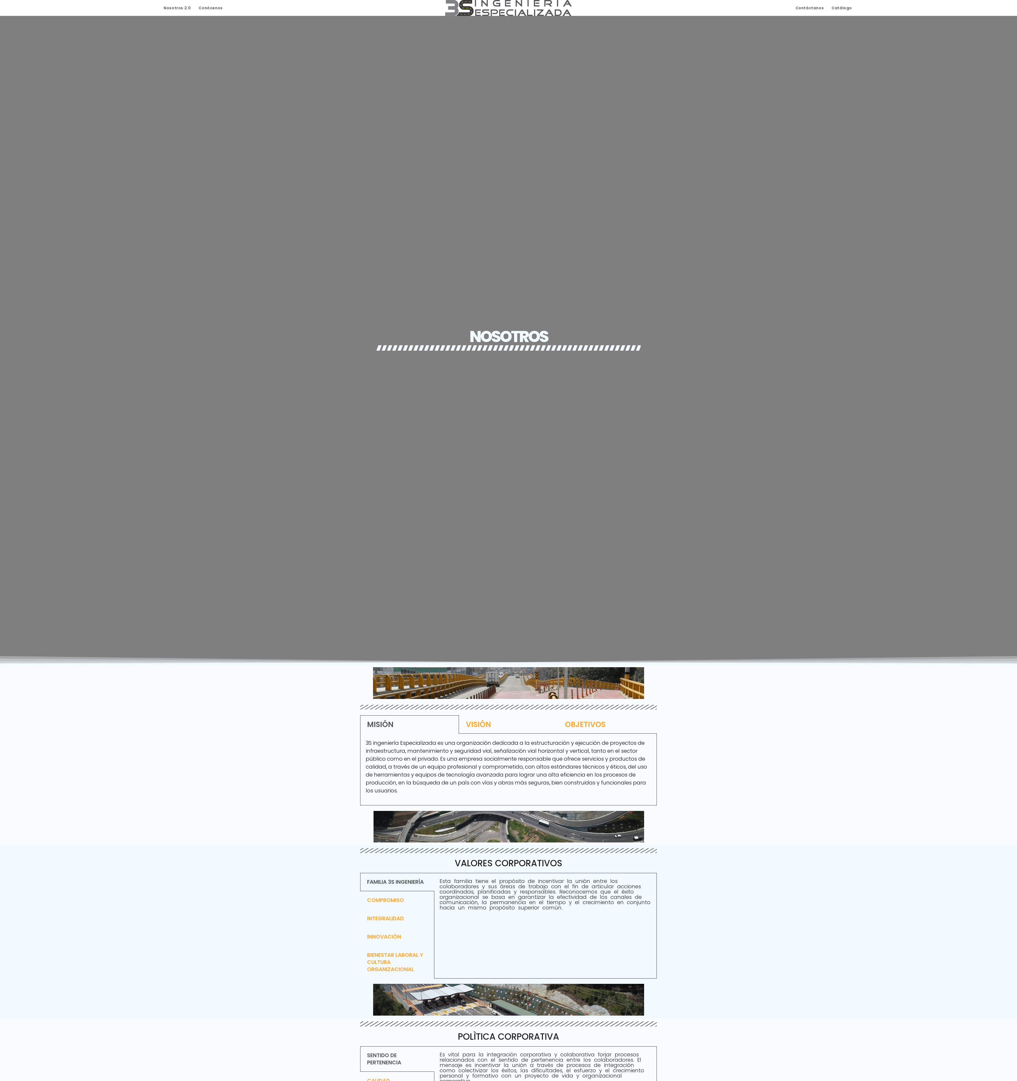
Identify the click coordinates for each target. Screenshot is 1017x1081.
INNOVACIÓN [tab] (384, 936)
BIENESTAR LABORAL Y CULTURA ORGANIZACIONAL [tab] (395, 962)
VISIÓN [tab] (478, 724)
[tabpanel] (508, 769)
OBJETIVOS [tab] (585, 724)
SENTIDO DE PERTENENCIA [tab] (384, 1059)
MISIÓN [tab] (380, 724)
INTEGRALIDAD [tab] (385, 918)
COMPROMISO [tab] (385, 900)
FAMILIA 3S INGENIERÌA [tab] (395, 882)
